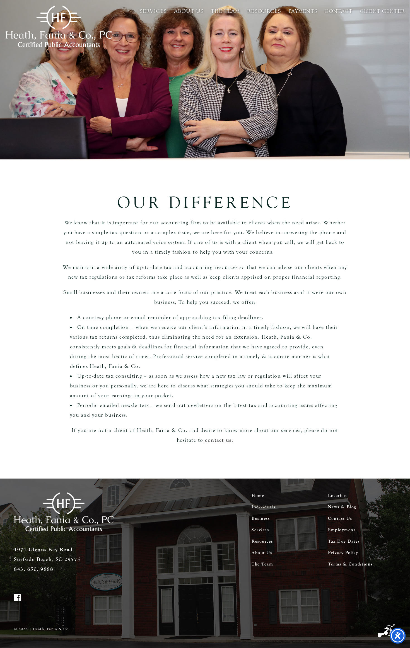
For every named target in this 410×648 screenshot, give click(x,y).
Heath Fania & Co (59, 26)
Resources (264, 11)
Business (261, 518)
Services (153, 11)
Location (337, 495)
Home (258, 495)
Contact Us (340, 518)
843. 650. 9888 (34, 569)
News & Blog (342, 506)
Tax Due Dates (344, 541)
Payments (302, 11)
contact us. (219, 440)
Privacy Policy (343, 552)
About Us (189, 11)
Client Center (382, 11)
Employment (341, 529)
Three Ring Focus (387, 631)
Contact (339, 11)
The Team (225, 11)
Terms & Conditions (350, 564)
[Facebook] (20, 599)
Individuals (264, 506)
